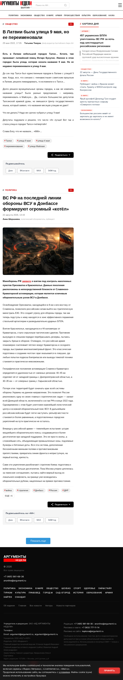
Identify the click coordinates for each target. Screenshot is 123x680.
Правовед (34, 592)
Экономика (26, 15)
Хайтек (8, 597)
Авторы (49, 605)
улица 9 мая (24, 140)
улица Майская (36, 146)
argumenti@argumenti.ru (21, 634)
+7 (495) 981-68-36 (14, 576)
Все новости (36, 605)
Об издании (9, 605)
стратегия (22, 490)
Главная (22, 605)
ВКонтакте (24, 171)
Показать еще (38, 541)
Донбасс (38, 490)
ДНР (65, 490)
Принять (109, 670)
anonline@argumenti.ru (15, 580)
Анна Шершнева (11, 219)
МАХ (39, 171)
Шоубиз (66, 588)
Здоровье (89, 588)
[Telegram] (104, 5)
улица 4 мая (43, 140)
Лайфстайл (105, 588)
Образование (100, 15)
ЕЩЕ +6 (8, 496)
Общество (39, 15)
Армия (58, 15)
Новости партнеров (65, 605)
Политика (14, 15)
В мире (50, 15)
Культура (86, 15)
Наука (111, 15)
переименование (13, 146)
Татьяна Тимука (32, 43)
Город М (48, 592)
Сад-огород (63, 592)
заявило (26, 281)
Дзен (10, 171)
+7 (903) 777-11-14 (90, 627)
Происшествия (72, 15)
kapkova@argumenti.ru (93, 631)
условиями (64, 672)
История (78, 592)
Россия (53, 490)
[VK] (112, 5)
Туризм (8, 592)
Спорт (77, 588)
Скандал (20, 597)
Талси (8, 140)
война (8, 490)
